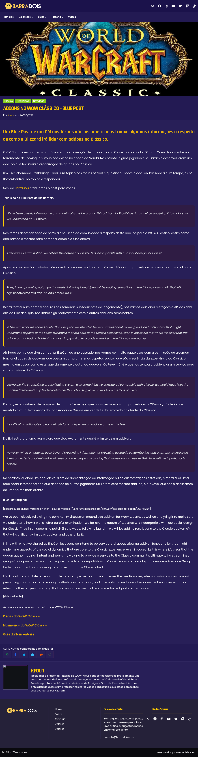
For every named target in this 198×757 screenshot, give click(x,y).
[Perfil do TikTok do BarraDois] (194, 6)
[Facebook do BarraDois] (159, 6)
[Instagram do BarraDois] (166, 6)
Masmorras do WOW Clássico (25, 625)
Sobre (58, 714)
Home (58, 709)
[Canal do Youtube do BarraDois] (173, 6)
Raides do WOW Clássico (21, 616)
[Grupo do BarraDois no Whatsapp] (152, 6)
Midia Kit (60, 719)
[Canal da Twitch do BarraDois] (187, 6)
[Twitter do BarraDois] (180, 6)
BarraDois (22, 188)
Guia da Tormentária (18, 634)
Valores (59, 724)
